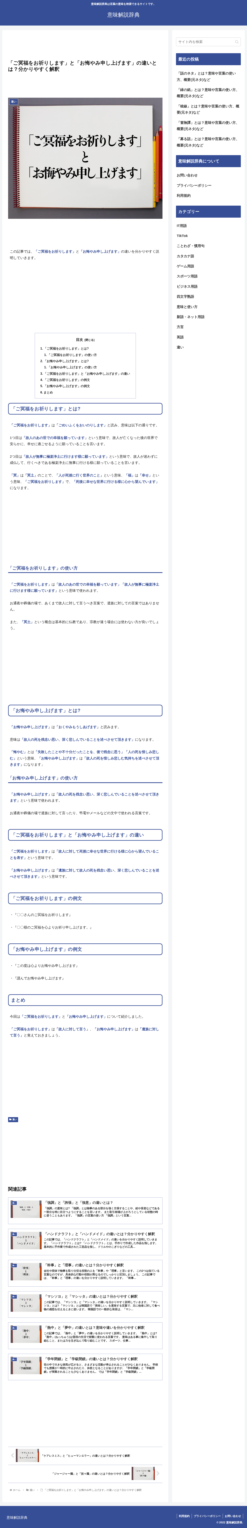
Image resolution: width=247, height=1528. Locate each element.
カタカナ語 (185, 256)
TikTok (182, 236)
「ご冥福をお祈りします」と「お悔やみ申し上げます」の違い (87, 373)
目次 (79, 340)
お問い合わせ (187, 175)
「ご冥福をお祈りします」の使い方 (72, 355)
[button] (236, 42)
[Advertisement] (85, 46)
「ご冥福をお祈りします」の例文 (67, 379)
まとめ (48, 392)
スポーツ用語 (187, 276)
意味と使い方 (187, 307)
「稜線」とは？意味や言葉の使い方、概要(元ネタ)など (208, 109)
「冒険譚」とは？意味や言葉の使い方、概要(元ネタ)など (208, 126)
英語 (180, 337)
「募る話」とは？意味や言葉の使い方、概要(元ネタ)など (208, 142)
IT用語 (182, 226)
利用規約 (184, 196)
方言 (180, 327)
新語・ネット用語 (191, 317)
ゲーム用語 (185, 266)
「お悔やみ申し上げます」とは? (66, 361)
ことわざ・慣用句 (191, 246)
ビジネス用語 (187, 286)
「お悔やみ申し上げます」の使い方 (72, 367)
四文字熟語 (185, 296)
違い (14, 1119)
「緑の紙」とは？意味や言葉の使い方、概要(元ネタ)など (208, 93)
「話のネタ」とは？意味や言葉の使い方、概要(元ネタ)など (206, 76)
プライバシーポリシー (194, 185)
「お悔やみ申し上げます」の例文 (67, 386)
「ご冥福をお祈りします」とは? (66, 348)
